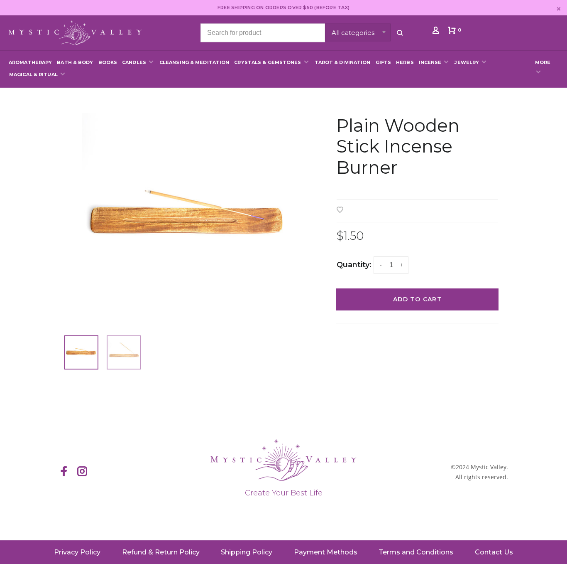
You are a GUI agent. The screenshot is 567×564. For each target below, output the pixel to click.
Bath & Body (75, 62)
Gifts (383, 62)
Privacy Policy (77, 552)
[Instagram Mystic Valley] (82, 472)
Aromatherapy (30, 62)
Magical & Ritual (33, 74)
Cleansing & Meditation (194, 62)
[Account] (437, 32)
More (542, 62)
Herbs (405, 62)
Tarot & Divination (343, 62)
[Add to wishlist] (340, 210)
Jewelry (467, 62)
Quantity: (354, 264)
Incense (430, 62)
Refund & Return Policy (161, 552)
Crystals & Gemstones (267, 62)
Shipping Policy (246, 552)
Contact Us (494, 552)
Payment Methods (325, 552)
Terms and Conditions (416, 552)
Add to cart (417, 299)
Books (107, 62)
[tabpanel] (188, 219)
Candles (134, 62)
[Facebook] (64, 472)
